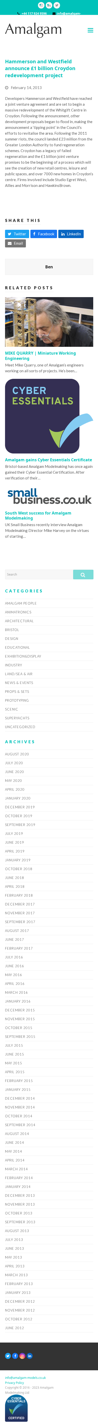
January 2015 (18, 1090)
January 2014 (18, 1187)
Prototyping (17, 700)
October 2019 (18, 816)
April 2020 (15, 789)
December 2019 (20, 807)
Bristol (12, 630)
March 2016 (16, 992)
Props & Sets (17, 692)
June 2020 (14, 772)
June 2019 (14, 842)
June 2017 (14, 939)
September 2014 (20, 1125)
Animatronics (18, 612)
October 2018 (18, 869)
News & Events (19, 683)
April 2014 (15, 1160)
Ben (49, 267)
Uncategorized (20, 727)
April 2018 (15, 887)
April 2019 (15, 851)
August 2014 (17, 1134)
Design (11, 639)
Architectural (19, 621)
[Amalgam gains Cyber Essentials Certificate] (49, 415)
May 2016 (13, 975)
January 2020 (18, 798)
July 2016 (14, 957)
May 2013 (13, 1257)
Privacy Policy (14, 1383)
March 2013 (16, 1275)
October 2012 (18, 1319)
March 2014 (16, 1169)
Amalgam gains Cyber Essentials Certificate (48, 460)
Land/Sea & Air (19, 674)
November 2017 (20, 913)
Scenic (11, 709)
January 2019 (18, 860)
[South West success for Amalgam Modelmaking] (49, 496)
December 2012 (20, 1301)
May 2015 (13, 1063)
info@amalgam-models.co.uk (25, 1378)
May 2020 (13, 781)
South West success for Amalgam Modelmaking (38, 515)
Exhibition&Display (23, 656)
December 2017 (20, 904)
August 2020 (17, 754)
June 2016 (14, 966)
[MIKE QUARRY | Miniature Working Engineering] (49, 321)
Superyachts (17, 718)
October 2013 (18, 1213)
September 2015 (20, 1037)
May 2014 (13, 1151)
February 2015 (19, 1081)
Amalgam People (21, 603)
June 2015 (14, 1054)
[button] (90, 30)
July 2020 (14, 763)
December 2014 (20, 1098)
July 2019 (14, 834)
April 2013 (15, 1266)
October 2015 (18, 1028)
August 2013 (17, 1231)
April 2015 (15, 1072)
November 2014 (20, 1107)
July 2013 (14, 1240)
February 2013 (19, 1284)
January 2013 (18, 1293)
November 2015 (20, 1019)
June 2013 (14, 1248)
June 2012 (14, 1328)
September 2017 (20, 922)
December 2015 (20, 1010)
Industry (13, 665)
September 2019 (20, 825)
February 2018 (19, 895)
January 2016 (18, 1001)
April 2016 (15, 984)
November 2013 (20, 1204)
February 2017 (19, 948)
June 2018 (14, 878)
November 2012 (20, 1310)
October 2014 (18, 1116)
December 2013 (20, 1195)
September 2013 (20, 1222)
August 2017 (17, 931)
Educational (17, 647)
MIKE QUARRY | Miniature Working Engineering (40, 355)
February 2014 (19, 1178)
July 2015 (14, 1045)
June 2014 (14, 1143)
